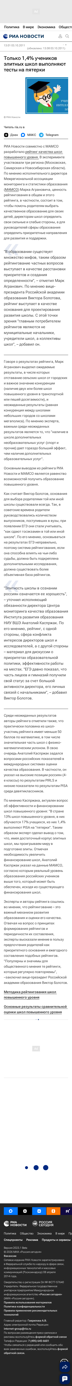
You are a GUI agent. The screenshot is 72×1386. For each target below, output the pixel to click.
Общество (26, 1233)
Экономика (44, 1233)
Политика (10, 1233)
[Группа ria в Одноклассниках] (53, 1211)
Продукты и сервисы (56, 1240)
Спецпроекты (13, 1240)
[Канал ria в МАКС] (11, 1211)
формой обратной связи (51, 1336)
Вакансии (10, 1255)
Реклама (32, 1240)
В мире (60, 1233)
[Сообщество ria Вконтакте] (39, 1211)
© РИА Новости (12, 117)
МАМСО (11, 189)
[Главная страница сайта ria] (23, 36)
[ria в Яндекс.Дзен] (25, 1211)
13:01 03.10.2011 (14, 45)
